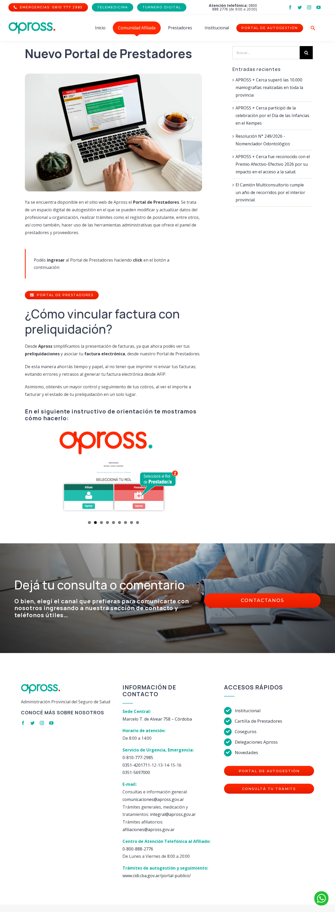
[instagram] (309, 7)
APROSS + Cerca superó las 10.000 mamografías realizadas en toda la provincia (269, 87)
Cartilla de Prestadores (258, 721)
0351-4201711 (136, 765)
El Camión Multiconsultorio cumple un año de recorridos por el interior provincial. (270, 192)
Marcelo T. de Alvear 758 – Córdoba (157, 719)
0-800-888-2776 (137, 849)
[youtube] (318, 7)
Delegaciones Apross (256, 742)
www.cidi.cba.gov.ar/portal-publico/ (156, 875)
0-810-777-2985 (137, 757)
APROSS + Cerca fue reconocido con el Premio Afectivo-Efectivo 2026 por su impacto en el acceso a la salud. (273, 164)
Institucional (248, 711)
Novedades (246, 752)
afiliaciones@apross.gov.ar (148, 829)
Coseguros (245, 731)
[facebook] (290, 7)
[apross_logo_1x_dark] (31, 24)
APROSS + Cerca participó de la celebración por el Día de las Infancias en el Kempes (272, 115)
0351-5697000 (136, 772)
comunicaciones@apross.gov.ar (153, 799)
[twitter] (300, 7)
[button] (313, 28)
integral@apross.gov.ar (173, 814)
